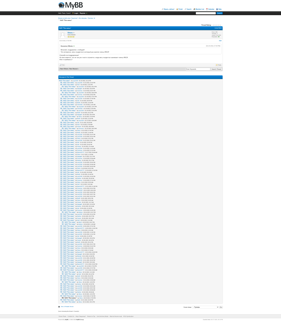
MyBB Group (80, 319)
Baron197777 (80, 152)
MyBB (66, 319)
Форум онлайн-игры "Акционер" (68, 18)
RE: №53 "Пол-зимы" (67, 82)
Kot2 (78, 84)
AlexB (78, 102)
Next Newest (73, 69)
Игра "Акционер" (81, 316)
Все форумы (83, 18)
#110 (220, 40)
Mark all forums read (116, 316)
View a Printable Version (67, 306)
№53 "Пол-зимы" (64, 80)
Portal (180, 9)
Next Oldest (64, 69)
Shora (70, 33)
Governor (79, 90)
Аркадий (79, 88)
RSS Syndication (128, 316)
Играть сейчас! (169, 9)
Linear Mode (218, 28)
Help (220, 9)
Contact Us (71, 316)
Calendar (211, 9)
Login (76, 13)
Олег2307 (80, 104)
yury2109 (75, 80)
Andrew (79, 160)
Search (189, 9)
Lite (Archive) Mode (102, 316)
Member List (200, 9)
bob (78, 100)
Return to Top (91, 316)
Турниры (90, 18)
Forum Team (62, 316)
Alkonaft (79, 256)
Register (82, 13)
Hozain (79, 126)
